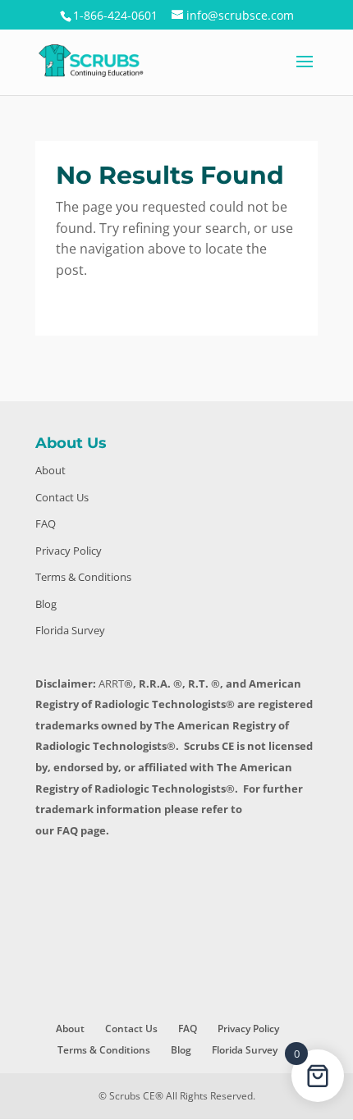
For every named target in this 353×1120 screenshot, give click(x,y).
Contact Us (62, 497)
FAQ (45, 523)
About (50, 470)
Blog (46, 604)
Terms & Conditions (83, 576)
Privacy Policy (68, 550)
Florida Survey (70, 630)
